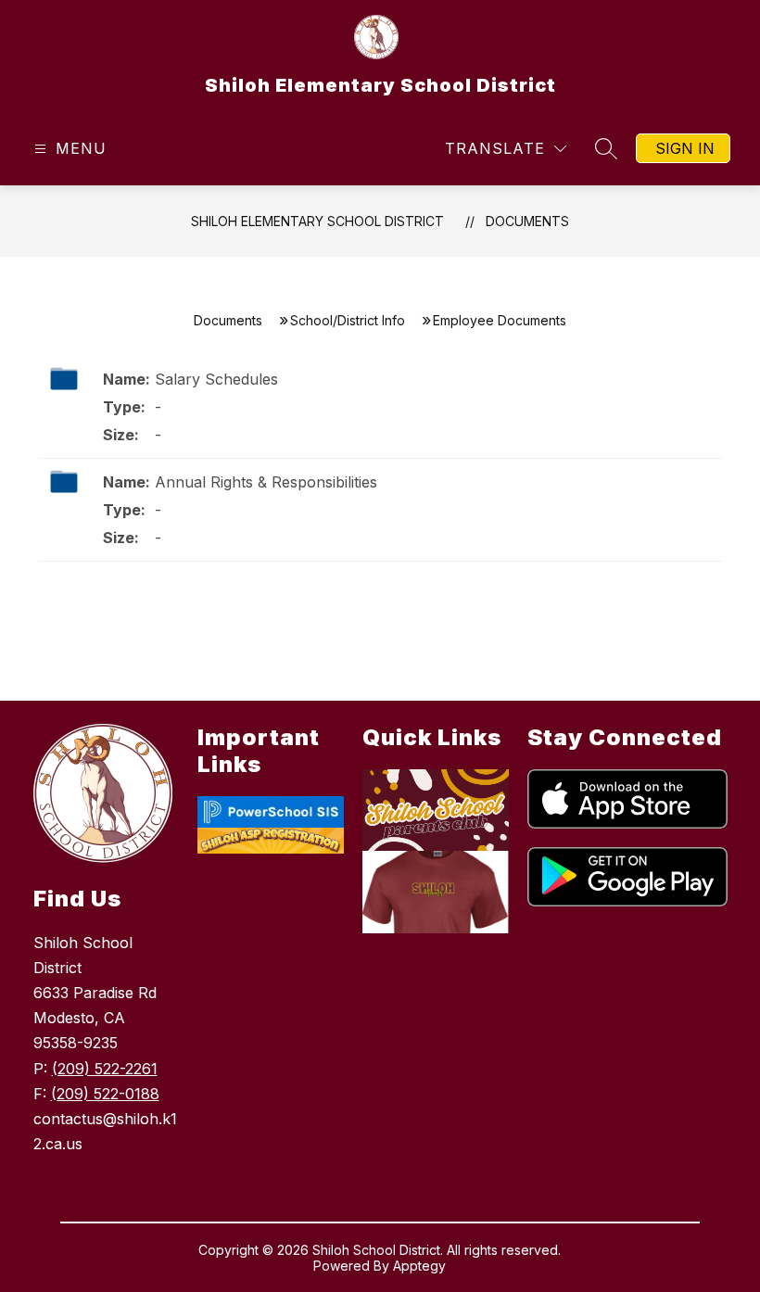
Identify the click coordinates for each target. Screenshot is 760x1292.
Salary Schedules (216, 379)
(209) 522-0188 (105, 1093)
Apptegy (419, 1265)
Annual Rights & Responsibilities (266, 482)
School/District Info (347, 320)
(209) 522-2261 (105, 1068)
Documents (527, 221)
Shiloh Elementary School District (317, 221)
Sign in (685, 148)
